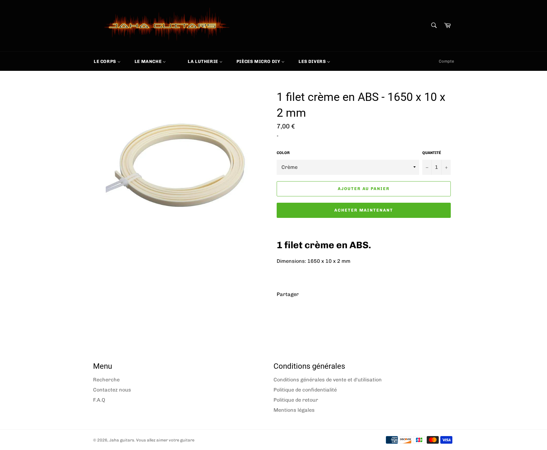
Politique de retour (296, 400)
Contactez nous (112, 390)
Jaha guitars (121, 440)
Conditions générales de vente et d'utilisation (328, 380)
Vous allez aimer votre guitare (165, 440)
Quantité (431, 153)
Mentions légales (294, 410)
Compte (446, 61)
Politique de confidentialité (305, 390)
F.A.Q (99, 400)
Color (283, 153)
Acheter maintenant (363, 210)
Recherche (106, 380)
